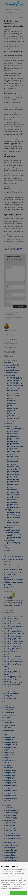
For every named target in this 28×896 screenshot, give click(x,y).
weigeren (20, 886)
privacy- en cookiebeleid (19, 884)
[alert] (14, 448)
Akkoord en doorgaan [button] (17, 893)
